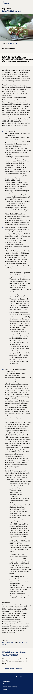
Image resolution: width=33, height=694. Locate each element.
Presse (5, 689)
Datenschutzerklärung (10, 687)
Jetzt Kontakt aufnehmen (13, 668)
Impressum (6, 681)
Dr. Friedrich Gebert (9, 642)
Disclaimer (6, 684)
